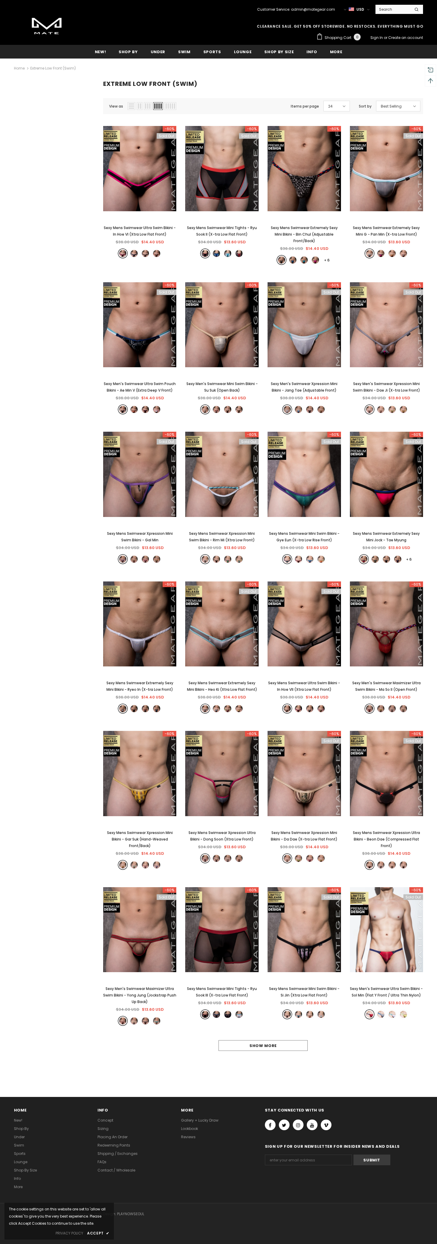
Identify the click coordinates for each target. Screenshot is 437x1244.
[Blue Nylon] (216, 253)
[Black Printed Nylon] (122, 409)
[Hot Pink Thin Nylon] (315, 260)
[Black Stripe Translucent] (134, 708)
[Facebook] (270, 1125)
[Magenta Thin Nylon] (380, 253)
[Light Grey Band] (403, 864)
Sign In (377, 37)
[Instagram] (298, 1125)
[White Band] (205, 559)
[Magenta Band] (145, 559)
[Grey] (380, 1014)
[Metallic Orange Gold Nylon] (392, 253)
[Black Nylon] (122, 253)
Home (19, 68)
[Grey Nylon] (216, 1014)
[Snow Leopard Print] (281, 260)
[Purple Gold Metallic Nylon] (145, 1020)
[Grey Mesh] (145, 708)
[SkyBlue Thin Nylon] (304, 260)
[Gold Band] (380, 409)
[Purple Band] (122, 559)
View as (116, 106)
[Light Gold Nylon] (205, 409)
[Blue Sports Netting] (134, 1020)
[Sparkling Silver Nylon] (122, 708)
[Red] (369, 1014)
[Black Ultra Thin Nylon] (122, 1020)
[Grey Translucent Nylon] (309, 409)
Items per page (305, 106)
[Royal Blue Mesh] (134, 253)
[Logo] (46, 27)
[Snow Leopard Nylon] (145, 253)
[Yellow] (403, 1014)
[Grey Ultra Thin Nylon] (369, 253)
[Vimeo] (326, 1125)
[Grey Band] (369, 409)
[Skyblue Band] (134, 864)
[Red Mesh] (145, 409)
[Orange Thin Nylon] (321, 559)
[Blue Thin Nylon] (309, 708)
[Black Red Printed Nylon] (227, 409)
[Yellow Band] (403, 409)
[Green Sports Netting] (287, 559)
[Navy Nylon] (386, 559)
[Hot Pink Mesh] (227, 708)
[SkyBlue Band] (380, 864)
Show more (263, 1046)
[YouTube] (312, 1125)
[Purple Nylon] (397, 559)
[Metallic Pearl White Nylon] (403, 708)
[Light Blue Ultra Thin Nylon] (227, 253)
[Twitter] (284, 1125)
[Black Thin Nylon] (298, 708)
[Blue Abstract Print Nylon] (216, 708)
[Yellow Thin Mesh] (321, 708)
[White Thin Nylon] (156, 409)
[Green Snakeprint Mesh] (239, 409)
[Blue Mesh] (309, 559)
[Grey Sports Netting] (380, 708)
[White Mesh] (403, 253)
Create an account (405, 37)
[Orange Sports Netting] (156, 253)
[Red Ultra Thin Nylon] (239, 253)
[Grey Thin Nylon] (205, 708)
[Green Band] (392, 409)
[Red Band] (145, 864)
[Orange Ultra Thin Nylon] (156, 1020)
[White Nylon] (239, 1014)
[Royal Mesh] (156, 708)
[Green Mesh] (375, 559)
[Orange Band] (156, 559)
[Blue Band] (227, 559)
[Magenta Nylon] (363, 559)
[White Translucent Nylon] (287, 409)
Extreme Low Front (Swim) (53, 68)
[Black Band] (216, 559)
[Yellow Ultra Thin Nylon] (239, 708)
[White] (392, 1014)
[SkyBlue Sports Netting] (298, 409)
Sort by (365, 106)
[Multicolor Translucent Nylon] (321, 409)
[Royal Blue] (292, 260)
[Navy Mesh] (227, 1014)
